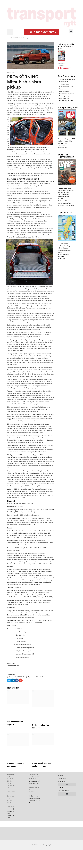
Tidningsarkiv (64, 68)
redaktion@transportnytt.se (10, 811)
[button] (10, 32)
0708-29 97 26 (33, 779)
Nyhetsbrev (61, 775)
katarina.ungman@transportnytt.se (34, 800)
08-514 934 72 (33, 796)
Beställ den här (62, 147)
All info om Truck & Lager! (66, 205)
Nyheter (10, 72)
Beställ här (61, 258)
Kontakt (60, 787)
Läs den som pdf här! (64, 203)
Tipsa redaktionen (63, 791)
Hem (8, 38)
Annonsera (61, 781)
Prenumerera (62, 778)
